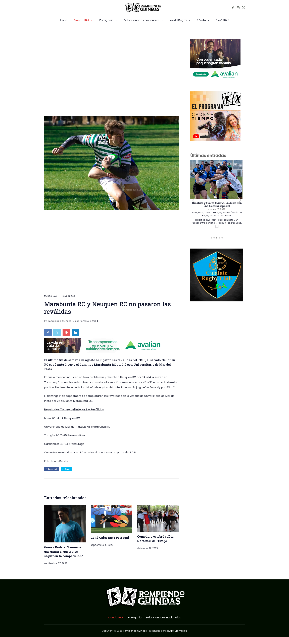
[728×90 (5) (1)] (105, 352)
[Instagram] (238, 7)
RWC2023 (222, 20)
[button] (239, 200)
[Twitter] (243, 7)
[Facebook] (232, 7)
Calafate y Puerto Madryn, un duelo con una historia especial (217, 205)
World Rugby (178, 20)
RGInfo (201, 20)
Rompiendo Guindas (135, 630)
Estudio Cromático (176, 630)
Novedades (68, 296)
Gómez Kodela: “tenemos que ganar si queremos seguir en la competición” (63, 551)
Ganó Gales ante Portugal (110, 538)
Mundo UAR (81, 20)
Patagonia (106, 20)
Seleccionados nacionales (142, 20)
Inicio (63, 20)
